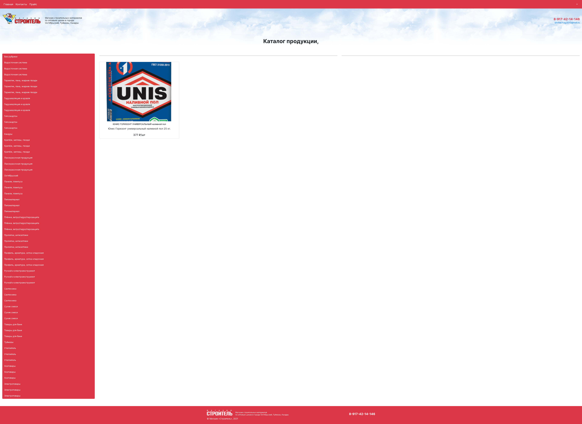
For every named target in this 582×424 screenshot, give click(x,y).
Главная (8, 4)
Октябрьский (11, 175)
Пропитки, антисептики (16, 235)
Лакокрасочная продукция (18, 157)
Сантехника (10, 288)
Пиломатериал (11, 199)
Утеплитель (10, 348)
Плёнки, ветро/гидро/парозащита (21, 217)
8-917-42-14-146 (567, 19)
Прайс (33, 4)
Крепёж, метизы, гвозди (17, 140)
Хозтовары (10, 366)
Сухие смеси (11, 306)
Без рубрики (10, 56)
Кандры (8, 134)
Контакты (21, 4)
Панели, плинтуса (13, 181)
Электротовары (12, 384)
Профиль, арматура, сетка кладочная (24, 253)
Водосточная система (15, 62)
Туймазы (8, 342)
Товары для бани (13, 324)
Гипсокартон (10, 116)
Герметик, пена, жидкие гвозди (20, 80)
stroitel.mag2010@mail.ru (567, 22)
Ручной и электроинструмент (19, 270)
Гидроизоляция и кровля (17, 98)
